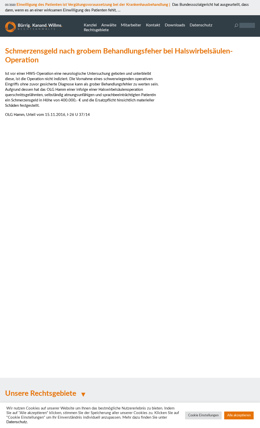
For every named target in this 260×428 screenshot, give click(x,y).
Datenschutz (201, 25)
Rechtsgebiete (96, 30)
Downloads (175, 25)
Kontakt (153, 25)
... (119, 10)
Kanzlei (90, 25)
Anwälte (108, 25)
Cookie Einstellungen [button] (203, 415)
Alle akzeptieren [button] (239, 415)
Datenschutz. (17, 422)
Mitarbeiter (131, 25)
